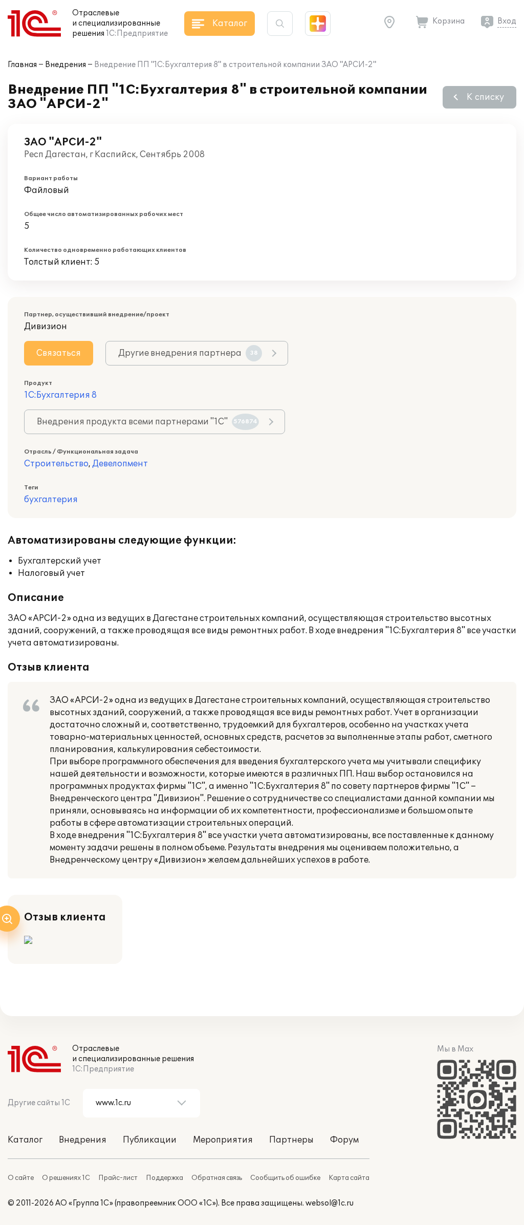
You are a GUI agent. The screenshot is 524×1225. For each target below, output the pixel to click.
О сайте (21, 1178)
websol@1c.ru (329, 1203)
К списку (485, 97)
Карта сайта (349, 1178)
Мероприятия (223, 1140)
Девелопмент (120, 464)
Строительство (56, 464)
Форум (344, 1140)
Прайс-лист (118, 1178)
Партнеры (291, 1140)
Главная (22, 64)
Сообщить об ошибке (285, 1178)
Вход (506, 21)
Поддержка (164, 1178)
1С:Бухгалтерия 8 (60, 395)
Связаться (58, 353)
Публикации (150, 1140)
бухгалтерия (51, 500)
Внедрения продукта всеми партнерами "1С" (147, 422)
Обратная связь (216, 1178)
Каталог (25, 1140)
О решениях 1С (66, 1178)
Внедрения (65, 64)
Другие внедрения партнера (188, 353)
